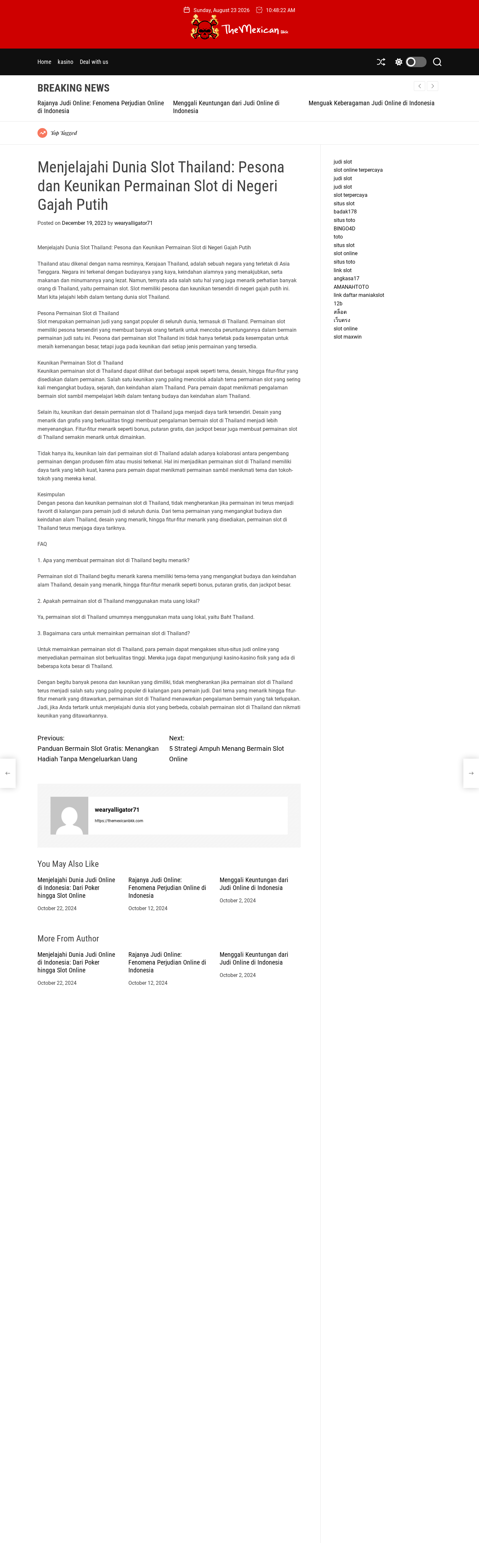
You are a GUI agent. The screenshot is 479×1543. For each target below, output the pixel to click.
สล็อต (340, 312)
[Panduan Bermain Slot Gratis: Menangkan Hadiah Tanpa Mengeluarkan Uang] (8, 773)
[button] (432, 86)
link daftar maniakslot (359, 295)
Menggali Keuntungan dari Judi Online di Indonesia (254, 884)
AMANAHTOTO (351, 287)
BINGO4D (345, 229)
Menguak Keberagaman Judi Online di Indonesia (242, 103)
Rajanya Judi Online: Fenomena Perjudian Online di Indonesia (167, 887)
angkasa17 (346, 278)
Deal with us (94, 61)
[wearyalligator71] (69, 816)
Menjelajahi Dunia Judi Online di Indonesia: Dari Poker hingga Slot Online (76, 887)
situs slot (344, 203)
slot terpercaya (351, 195)
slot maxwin (348, 337)
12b (338, 303)
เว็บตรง (342, 320)
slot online (345, 253)
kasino (65, 61)
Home (44, 61)
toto (338, 237)
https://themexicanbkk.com (119, 821)
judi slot (343, 162)
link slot (343, 270)
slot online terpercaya (358, 170)
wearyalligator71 (133, 223)
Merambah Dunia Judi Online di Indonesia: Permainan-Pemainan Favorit (370, 107)
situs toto (344, 220)
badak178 (345, 212)
